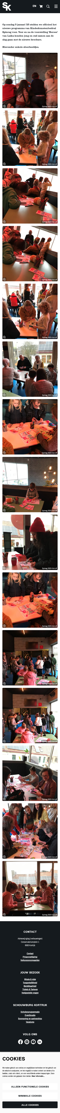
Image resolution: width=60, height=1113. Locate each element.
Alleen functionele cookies (30, 1087)
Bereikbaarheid (30, 986)
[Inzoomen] (4, 106)
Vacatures (30, 1021)
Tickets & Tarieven (30, 989)
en (34, 6)
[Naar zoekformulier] (48, 6)
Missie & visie (30, 979)
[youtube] (33, 1041)
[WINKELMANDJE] (41, 6)
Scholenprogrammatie (30, 1011)
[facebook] (20, 1041)
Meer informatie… (38, 1076)
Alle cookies (30, 1105)
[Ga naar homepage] (6, 6)
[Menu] (56, 6)
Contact (30, 953)
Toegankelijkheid (30, 982)
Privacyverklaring (30, 956)
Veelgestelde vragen (30, 992)
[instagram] (26, 1041)
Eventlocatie (30, 1015)
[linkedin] (39, 1041)
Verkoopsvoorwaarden (30, 960)
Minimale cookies (30, 1096)
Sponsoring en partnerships (30, 1018)
